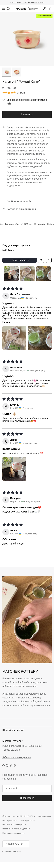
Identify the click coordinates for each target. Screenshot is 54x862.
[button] (14, 338)
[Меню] (3, 8)
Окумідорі (29, 3)
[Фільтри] (41, 260)
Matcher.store (15, 851)
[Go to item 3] (43, 273)
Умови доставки (27, 820)
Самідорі (40, 3)
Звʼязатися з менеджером (16, 757)
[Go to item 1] (11, 273)
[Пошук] (10, 8)
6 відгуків (21, 93)
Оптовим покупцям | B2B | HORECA (18, 816)
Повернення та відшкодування (16, 829)
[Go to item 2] (27, 273)
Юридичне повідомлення (13, 833)
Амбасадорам (44, 816)
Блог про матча (9, 820)
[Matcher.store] (27, 9)
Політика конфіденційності (14, 824)
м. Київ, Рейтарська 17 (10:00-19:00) (22, 746)
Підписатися (27, 798)
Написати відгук (20, 260)
